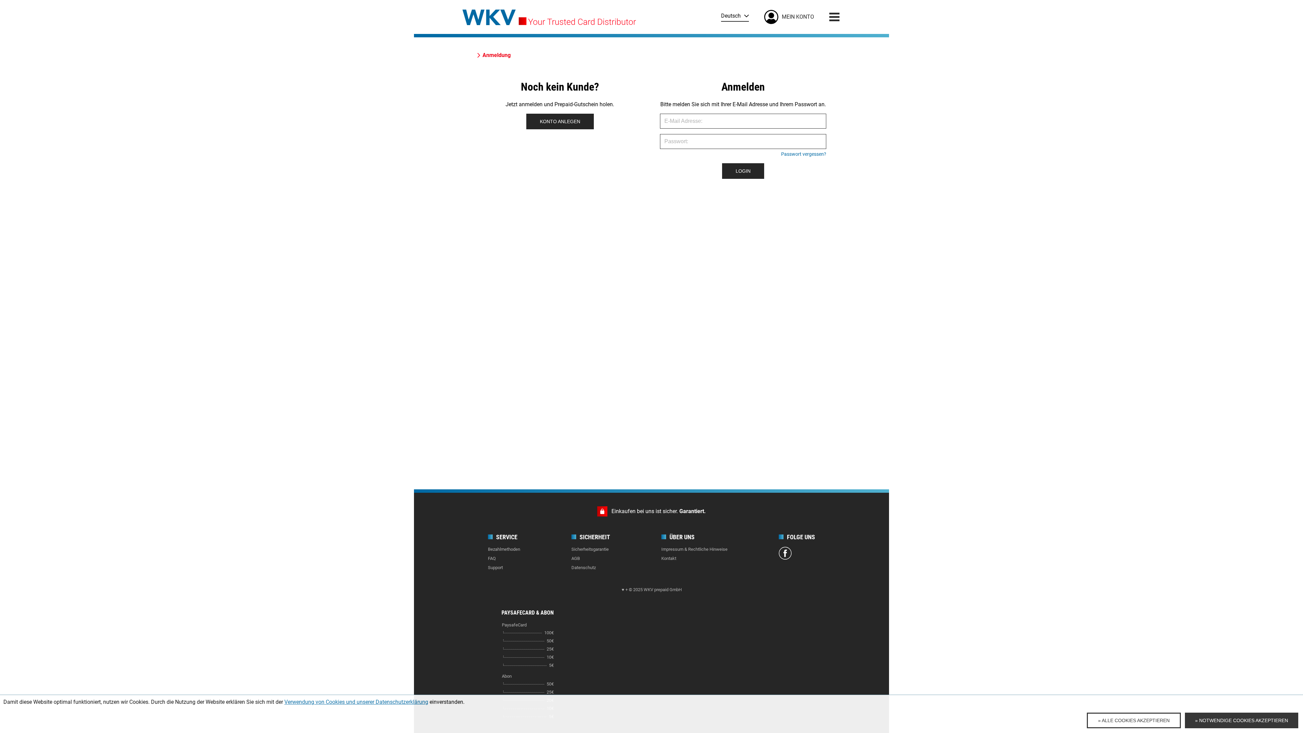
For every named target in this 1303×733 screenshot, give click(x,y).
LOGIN (743, 171)
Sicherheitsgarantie (590, 549)
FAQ (492, 558)
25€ (550, 649)
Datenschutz (583, 567)
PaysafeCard (514, 624)
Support (495, 567)
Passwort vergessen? (803, 154)
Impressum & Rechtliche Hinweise (694, 549)
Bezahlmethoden (504, 549)
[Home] (549, 15)
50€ (550, 640)
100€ (549, 632)
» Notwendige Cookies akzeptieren (1241, 720)
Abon (507, 676)
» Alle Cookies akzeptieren (1134, 720)
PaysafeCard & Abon (528, 612)
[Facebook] (785, 554)
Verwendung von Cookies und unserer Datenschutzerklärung (356, 702)
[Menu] (834, 17)
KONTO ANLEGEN (560, 121)
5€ (551, 665)
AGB (575, 558)
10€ (550, 657)
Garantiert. (692, 511)
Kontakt (668, 558)
